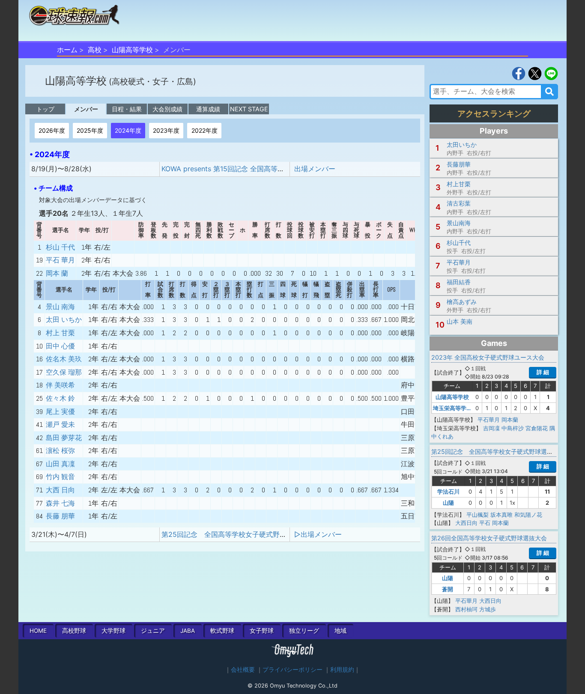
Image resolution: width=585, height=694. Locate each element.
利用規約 (342, 669)
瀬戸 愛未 (60, 424)
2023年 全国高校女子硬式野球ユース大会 (487, 357)
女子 (262, 630)
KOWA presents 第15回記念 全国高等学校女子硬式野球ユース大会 (264, 168)
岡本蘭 (509, 419)
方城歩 (487, 609)
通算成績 (208, 109)
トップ (45, 109)
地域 (340, 630)
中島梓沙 (512, 428)
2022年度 (204, 130)
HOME (38, 630)
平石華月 (489, 419)
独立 (304, 630)
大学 (113, 630)
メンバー (86, 109)
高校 (94, 49)
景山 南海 (60, 306)
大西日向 (466, 522)
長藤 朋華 (60, 516)
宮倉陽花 (536, 428)
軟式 (222, 630)
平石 (484, 522)
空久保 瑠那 (64, 372)
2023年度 (166, 130)
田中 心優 (60, 346)
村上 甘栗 (60, 332)
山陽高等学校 (132, 49)
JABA (187, 630)
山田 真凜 (60, 463)
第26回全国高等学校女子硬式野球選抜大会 (489, 538)
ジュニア (153, 630)
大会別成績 (167, 109)
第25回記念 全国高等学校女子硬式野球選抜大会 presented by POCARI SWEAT (289, 534)
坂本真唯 (501, 514)
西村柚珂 (466, 609)
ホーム (67, 49)
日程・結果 (127, 109)
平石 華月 (60, 260)
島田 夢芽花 (64, 437)
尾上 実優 (60, 411)
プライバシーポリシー (292, 669)
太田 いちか (64, 319)
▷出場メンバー (318, 534)
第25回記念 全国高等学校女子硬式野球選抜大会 (498, 451)
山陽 (448, 502)
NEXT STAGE (249, 109)
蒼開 (447, 589)
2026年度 (52, 130)
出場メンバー (314, 168)
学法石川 (448, 491)
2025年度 (90, 130)
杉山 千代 (60, 247)
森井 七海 (60, 503)
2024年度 (128, 130)
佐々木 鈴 (60, 398)
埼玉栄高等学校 (452, 408)
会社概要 (243, 669)
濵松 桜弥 (60, 450)
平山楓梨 (477, 514)
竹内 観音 (60, 476)
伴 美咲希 (60, 385)
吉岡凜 (491, 428)
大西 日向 (60, 490)
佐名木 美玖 (64, 358)
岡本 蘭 (57, 273)
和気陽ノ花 (528, 514)
